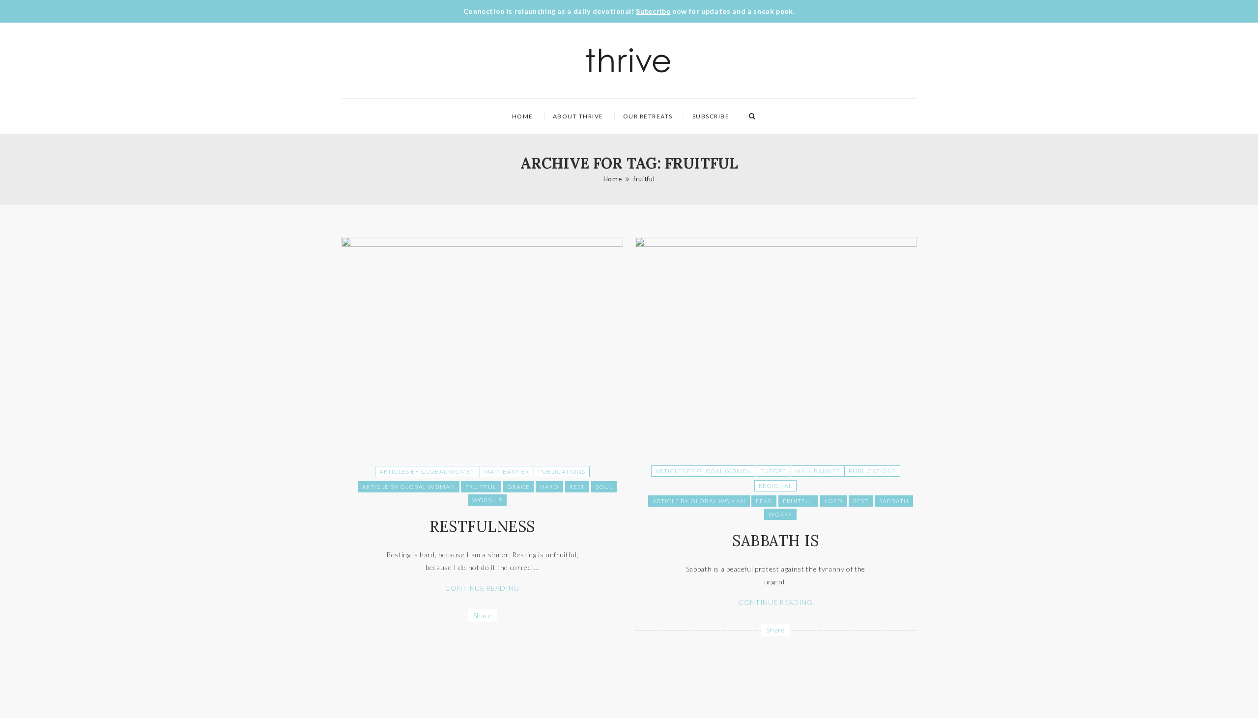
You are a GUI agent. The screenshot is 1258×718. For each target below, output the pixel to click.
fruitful (644, 179)
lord (834, 501)
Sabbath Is (775, 540)
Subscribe (653, 11)
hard (549, 486)
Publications (561, 471)
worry (780, 514)
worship (487, 500)
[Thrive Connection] (629, 60)
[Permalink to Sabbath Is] (775, 244)
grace (518, 486)
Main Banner (506, 471)
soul (604, 486)
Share (482, 615)
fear (764, 501)
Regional (775, 485)
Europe (773, 471)
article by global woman (408, 486)
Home (522, 116)
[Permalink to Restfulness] (482, 244)
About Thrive (578, 116)
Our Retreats (648, 116)
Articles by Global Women (427, 471)
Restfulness (482, 526)
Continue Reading (482, 588)
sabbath (894, 501)
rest (577, 486)
